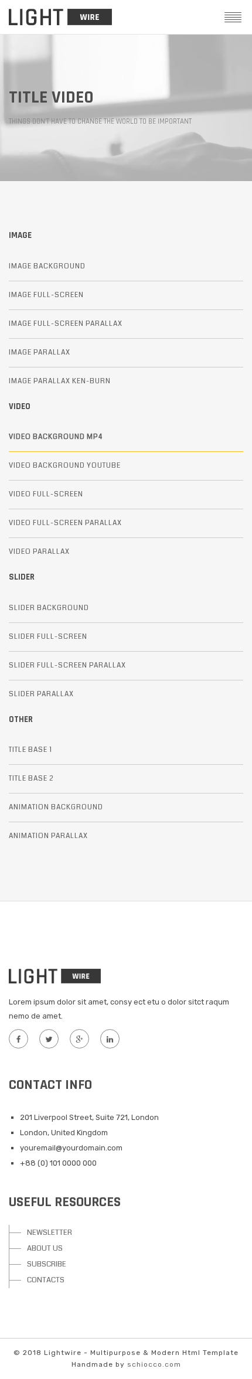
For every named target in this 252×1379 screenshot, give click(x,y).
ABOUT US (45, 1248)
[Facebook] (18, 1038)
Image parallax (39, 352)
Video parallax (39, 552)
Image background (47, 266)
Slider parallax (41, 694)
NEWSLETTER (49, 1232)
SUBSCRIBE (46, 1264)
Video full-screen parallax (65, 523)
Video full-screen (46, 494)
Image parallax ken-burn (60, 381)
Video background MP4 (56, 437)
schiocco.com (154, 1364)
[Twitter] (49, 1038)
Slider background (49, 608)
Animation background (56, 807)
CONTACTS (45, 1280)
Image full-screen (46, 295)
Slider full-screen (48, 637)
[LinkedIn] (109, 1038)
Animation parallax (48, 836)
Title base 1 (30, 750)
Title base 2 (31, 779)
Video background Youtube (65, 466)
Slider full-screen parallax (67, 665)
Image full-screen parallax (65, 324)
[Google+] (79, 1038)
